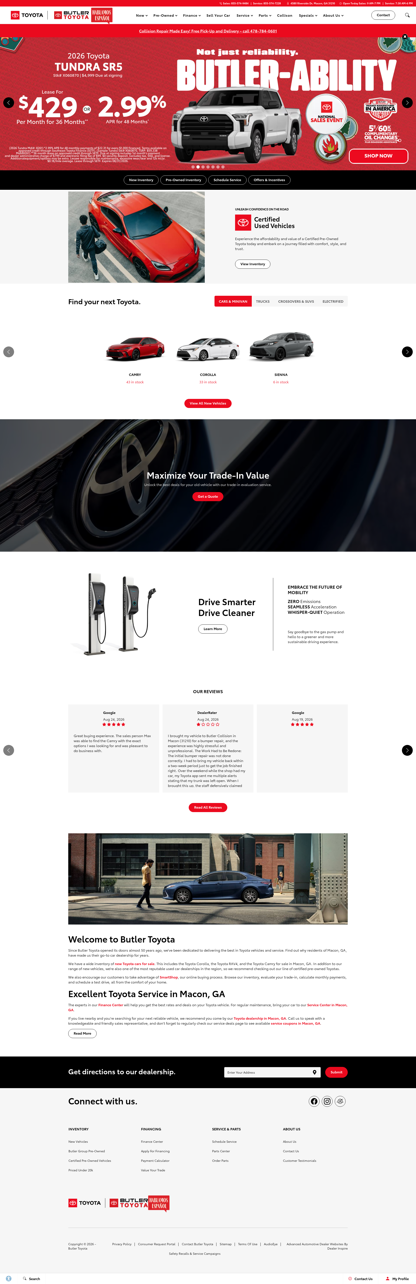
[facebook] (314, 1101)
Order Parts (220, 1160)
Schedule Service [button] (227, 179)
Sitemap (226, 1244)
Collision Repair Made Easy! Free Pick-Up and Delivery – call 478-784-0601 (208, 30)
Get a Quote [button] (208, 496)
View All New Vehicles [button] (208, 402)
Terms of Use (247, 1244)
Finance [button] (190, 16)
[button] (407, 15)
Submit (336, 1071)
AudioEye (271, 1244)
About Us (289, 1141)
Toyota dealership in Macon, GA (260, 1018)
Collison (284, 15)
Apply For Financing (155, 1151)
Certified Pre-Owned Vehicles (89, 1160)
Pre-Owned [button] (163, 16)
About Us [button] (331, 16)
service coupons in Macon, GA (295, 1023)
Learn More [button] (213, 628)
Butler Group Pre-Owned (86, 1151)
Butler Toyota (77, 1248)
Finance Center (110, 1004)
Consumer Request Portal (156, 1244)
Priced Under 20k (80, 1170)
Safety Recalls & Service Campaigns (195, 1253)
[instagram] (327, 1101)
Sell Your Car (218, 15)
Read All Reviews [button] (208, 807)
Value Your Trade (153, 1170)
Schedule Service (224, 1141)
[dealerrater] (340, 1101)
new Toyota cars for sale (134, 963)
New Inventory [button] (141, 179)
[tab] (233, 301)
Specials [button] (306, 16)
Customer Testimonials (299, 1160)
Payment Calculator (155, 1160)
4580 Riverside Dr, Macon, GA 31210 (313, 3)
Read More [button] (82, 1032)
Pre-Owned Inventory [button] (183, 179)
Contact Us (291, 1151)
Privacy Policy (122, 1244)
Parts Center (221, 1151)
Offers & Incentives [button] (269, 179)
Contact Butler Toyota (197, 1244)
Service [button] (243, 16)
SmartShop (169, 976)
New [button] (141, 16)
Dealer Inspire (337, 1248)
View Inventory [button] (252, 263)
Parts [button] (263, 16)
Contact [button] (383, 14)
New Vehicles (78, 1141)
